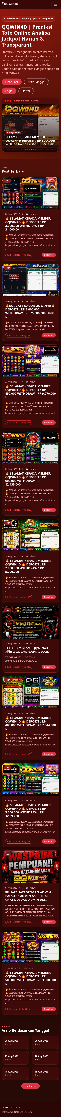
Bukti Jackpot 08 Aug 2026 (19, 841)
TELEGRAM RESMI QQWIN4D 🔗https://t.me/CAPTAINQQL (27, 650)
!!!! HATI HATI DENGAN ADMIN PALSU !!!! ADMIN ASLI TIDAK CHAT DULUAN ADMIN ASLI (28, 896)
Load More (30, 1086)
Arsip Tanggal (36, 82)
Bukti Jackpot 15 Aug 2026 (19, 667)
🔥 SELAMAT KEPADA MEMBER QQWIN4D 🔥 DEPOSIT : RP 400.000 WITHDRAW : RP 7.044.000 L (30, 723)
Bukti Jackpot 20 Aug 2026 (19, 509)
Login (8, 91)
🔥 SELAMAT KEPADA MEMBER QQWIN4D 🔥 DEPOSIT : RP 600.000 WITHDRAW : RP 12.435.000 (28, 478)
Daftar (26, 91)
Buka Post (48, 254)
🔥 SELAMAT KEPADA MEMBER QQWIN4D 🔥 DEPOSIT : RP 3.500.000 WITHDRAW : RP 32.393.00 (28, 810)
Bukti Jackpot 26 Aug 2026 (19, 335)
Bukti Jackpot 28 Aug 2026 (19, 254)
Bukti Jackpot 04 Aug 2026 (19, 921)
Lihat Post (11, 82)
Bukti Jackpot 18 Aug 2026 (19, 597)
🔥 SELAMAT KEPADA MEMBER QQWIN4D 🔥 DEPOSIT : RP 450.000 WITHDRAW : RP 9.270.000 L (30, 391)
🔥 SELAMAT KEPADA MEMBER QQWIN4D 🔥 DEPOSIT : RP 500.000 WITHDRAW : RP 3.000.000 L (30, 978)
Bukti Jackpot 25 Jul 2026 (18, 1009)
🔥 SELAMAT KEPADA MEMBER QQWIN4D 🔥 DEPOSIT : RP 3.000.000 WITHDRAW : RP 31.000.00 (28, 223)
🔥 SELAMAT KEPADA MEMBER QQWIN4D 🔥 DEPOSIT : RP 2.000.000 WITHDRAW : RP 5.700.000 (28, 566)
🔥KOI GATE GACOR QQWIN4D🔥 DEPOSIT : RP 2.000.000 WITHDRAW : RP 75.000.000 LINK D (30, 311)
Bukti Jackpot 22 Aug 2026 (19, 422)
